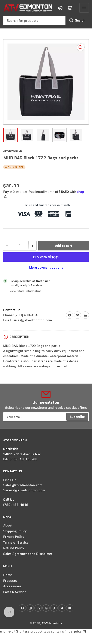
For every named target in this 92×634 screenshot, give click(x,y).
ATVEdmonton (12, 151)
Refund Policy (13, 548)
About (7, 525)
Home (7, 575)
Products (10, 580)
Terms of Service (15, 542)
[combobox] (46, 20)
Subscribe (77, 416)
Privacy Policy (13, 536)
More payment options (46, 267)
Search (80, 20)
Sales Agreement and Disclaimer (27, 553)
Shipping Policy (15, 531)
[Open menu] (84, 8)
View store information (25, 291)
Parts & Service (14, 592)
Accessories (12, 586)
